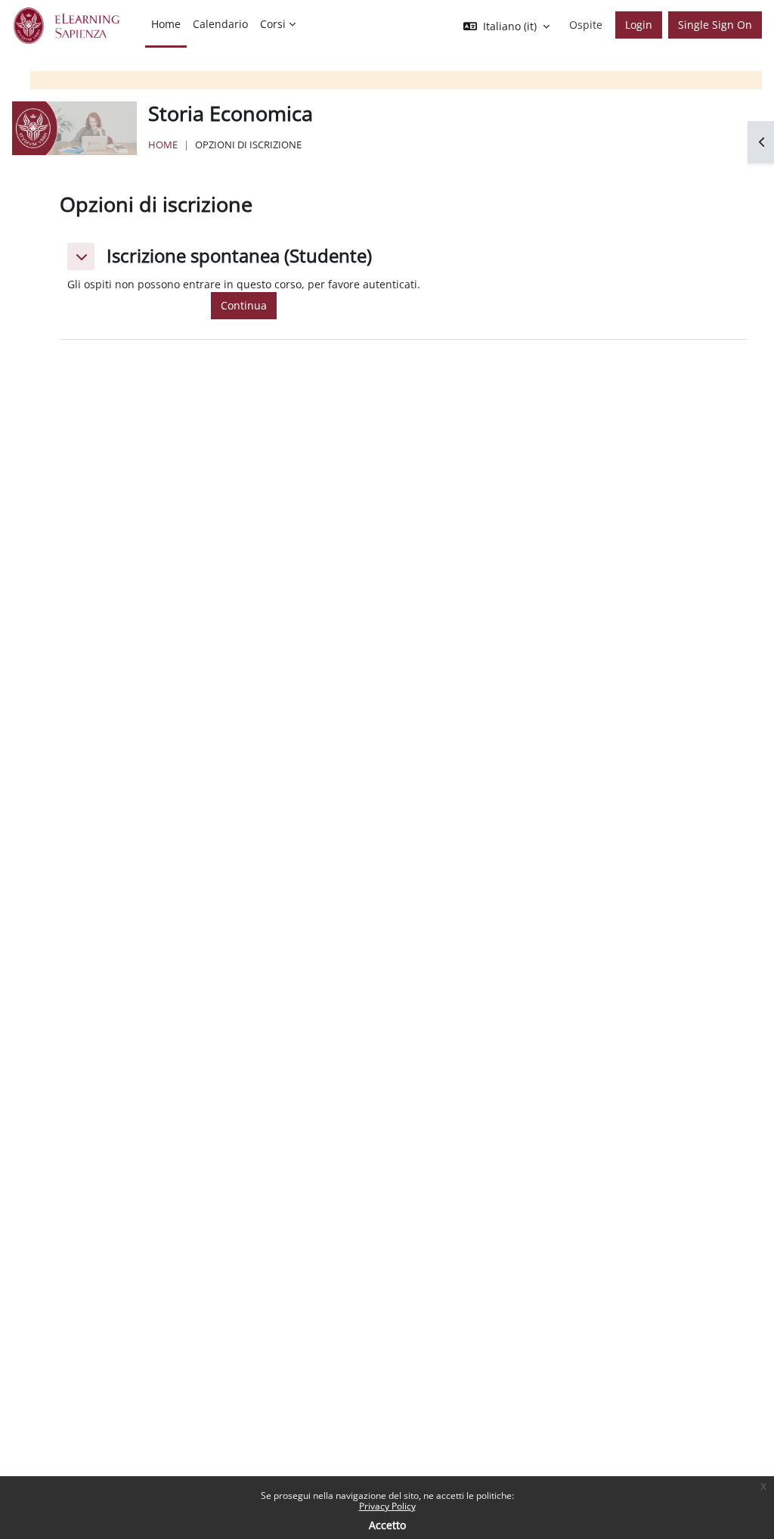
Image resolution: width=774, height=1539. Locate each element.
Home (163, 144)
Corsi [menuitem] (273, 24)
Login (638, 24)
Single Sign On (715, 24)
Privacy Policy (387, 1506)
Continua (244, 305)
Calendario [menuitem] (220, 24)
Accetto (387, 1525)
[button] (80, 256)
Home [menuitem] (166, 24)
